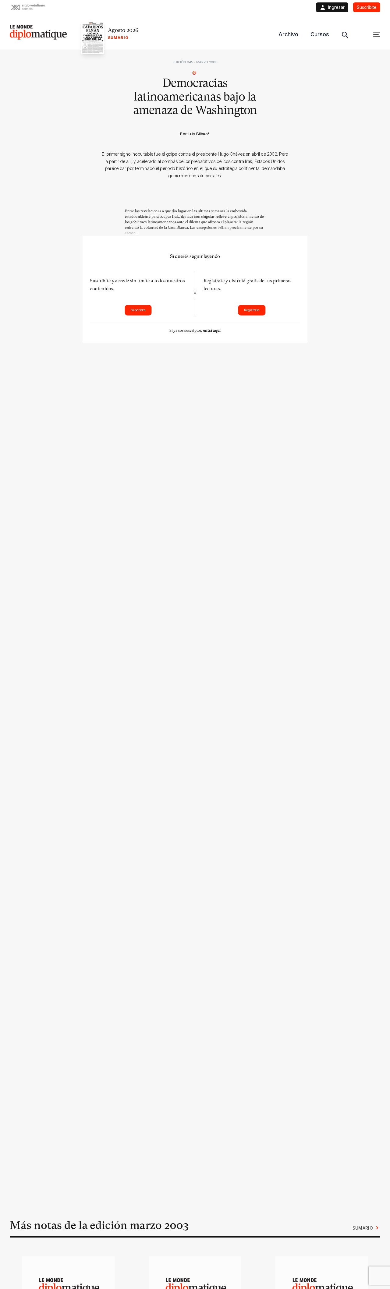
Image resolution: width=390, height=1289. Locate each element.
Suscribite (138, 310)
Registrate (251, 310)
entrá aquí (212, 330)
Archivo (288, 34)
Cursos (319, 34)
